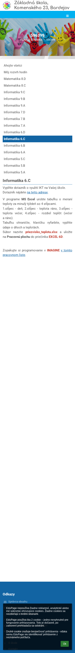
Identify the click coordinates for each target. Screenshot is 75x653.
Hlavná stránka (31, 39)
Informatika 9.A (14, 105)
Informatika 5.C (14, 159)
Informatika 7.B (14, 119)
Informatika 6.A (14, 152)
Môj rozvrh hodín (15, 72)
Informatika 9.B (14, 99)
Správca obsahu (17, 601)
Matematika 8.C (15, 85)
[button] (67, 16)
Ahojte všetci (13, 65)
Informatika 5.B (14, 166)
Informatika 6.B (14, 145)
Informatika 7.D (14, 112)
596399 (50, 39)
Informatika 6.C (14, 139)
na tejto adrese (37, 192)
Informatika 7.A (14, 125)
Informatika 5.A (14, 172)
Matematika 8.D (15, 79)
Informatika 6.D (14, 132)
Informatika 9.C (14, 92)
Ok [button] (64, 643)
